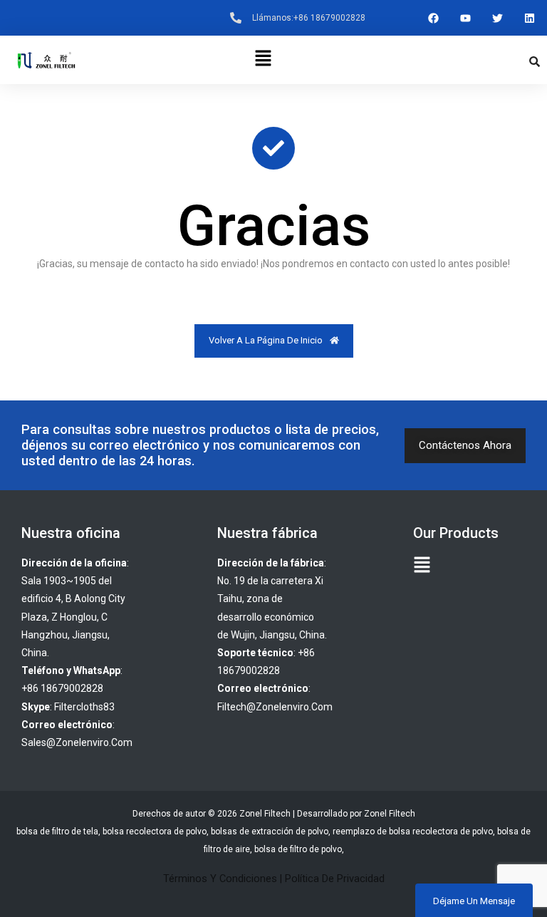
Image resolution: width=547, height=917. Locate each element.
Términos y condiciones (220, 878)
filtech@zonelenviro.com (275, 707)
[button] (263, 60)
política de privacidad (335, 878)
